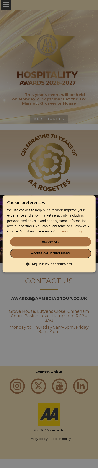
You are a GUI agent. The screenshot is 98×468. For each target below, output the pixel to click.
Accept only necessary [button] (50, 253)
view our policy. (71, 231)
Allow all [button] (50, 242)
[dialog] (49, 233)
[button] (49, 264)
